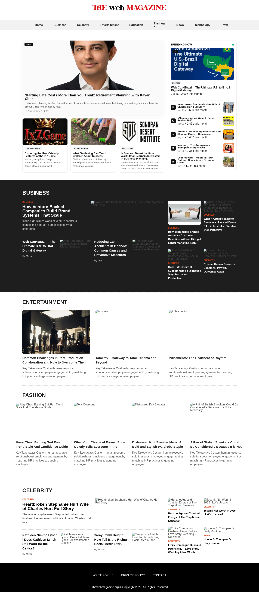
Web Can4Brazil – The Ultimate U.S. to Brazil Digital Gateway (200, 89)
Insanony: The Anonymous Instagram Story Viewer (193, 146)
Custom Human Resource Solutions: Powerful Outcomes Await (219, 268)
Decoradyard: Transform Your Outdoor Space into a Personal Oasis (195, 160)
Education (136, 24)
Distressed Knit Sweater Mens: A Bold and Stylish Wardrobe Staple (157, 444)
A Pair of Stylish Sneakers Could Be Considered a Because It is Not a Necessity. (216, 445)
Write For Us (103, 575)
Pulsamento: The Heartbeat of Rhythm (197, 358)
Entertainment (109, 24)
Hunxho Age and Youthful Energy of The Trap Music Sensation (184, 517)
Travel (225, 24)
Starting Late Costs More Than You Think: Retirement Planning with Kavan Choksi (87, 97)
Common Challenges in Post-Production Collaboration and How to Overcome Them (54, 360)
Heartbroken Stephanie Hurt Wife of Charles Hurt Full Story (198, 105)
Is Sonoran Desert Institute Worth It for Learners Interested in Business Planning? (140, 156)
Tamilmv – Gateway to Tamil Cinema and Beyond (125, 360)
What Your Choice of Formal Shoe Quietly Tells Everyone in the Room (99, 445)
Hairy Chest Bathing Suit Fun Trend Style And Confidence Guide (42, 444)
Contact (159, 575)
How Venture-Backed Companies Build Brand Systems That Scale (46, 211)
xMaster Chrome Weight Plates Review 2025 (195, 119)
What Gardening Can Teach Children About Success (89, 154)
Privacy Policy (133, 575)
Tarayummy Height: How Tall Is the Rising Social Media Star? (110, 539)
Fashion (159, 23)
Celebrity (83, 24)
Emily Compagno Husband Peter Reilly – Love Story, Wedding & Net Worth (184, 548)
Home (39, 24)
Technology (202, 24)
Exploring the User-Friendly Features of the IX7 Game (42, 154)
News (180, 24)
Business (60, 24)
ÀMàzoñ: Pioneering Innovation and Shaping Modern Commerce (199, 132)
